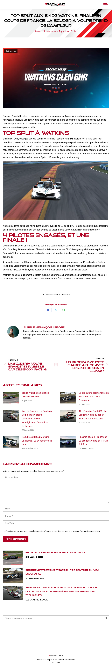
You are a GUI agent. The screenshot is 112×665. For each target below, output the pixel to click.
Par (50, 294)
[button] (62, 4)
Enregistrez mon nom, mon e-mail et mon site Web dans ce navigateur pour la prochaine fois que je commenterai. (53, 531)
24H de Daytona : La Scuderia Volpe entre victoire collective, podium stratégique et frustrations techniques (37, 418)
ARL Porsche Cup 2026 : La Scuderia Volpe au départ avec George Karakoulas (92, 415)
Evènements (11, 51)
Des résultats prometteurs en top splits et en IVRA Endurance (94, 396)
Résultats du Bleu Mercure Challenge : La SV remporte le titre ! (37, 441)
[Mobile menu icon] (105, 4)
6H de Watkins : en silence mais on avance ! (35, 394)
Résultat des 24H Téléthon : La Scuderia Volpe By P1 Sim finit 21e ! (93, 441)
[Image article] (11, 397)
